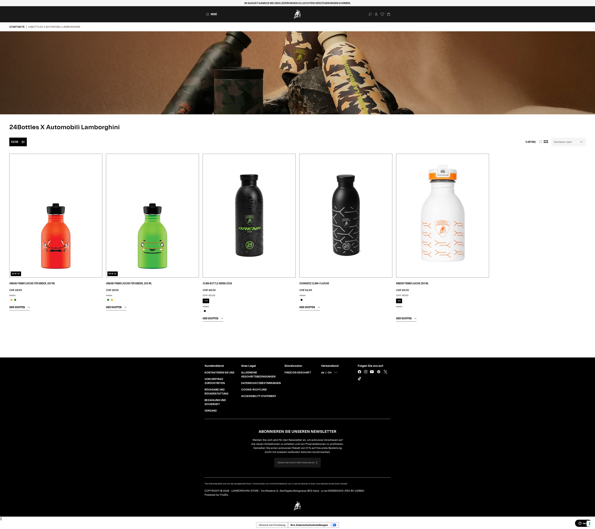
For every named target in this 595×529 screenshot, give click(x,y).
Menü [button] (214, 14)
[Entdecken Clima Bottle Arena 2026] (249, 215)
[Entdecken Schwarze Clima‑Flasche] (346, 215)
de (322, 372)
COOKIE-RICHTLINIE (254, 389)
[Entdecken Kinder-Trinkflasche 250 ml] (442, 215)
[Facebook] (359, 371)
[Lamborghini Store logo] (297, 14)
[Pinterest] (378, 371)
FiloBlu (224, 494)
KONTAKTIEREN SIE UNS (219, 372)
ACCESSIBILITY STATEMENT (258, 396)
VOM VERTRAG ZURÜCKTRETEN (215, 381)
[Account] (376, 14)
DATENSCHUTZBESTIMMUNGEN (261, 383)
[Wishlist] (382, 14)
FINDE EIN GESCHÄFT (297, 372)
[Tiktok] (360, 379)
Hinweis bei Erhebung (272, 525)
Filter (14, 141)
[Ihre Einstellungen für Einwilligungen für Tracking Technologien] (590, 524)
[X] (385, 371)
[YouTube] (372, 371)
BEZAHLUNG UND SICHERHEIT (215, 402)
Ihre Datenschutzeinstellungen (309, 525)
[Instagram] (366, 371)
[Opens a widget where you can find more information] (583, 523)
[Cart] (388, 14)
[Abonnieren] (316, 463)
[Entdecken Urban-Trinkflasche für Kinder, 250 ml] (55, 215)
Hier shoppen (17, 307)
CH (329, 372)
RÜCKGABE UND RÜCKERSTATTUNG (216, 391)
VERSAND (211, 410)
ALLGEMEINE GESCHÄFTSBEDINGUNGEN (258, 374)
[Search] (370, 14)
